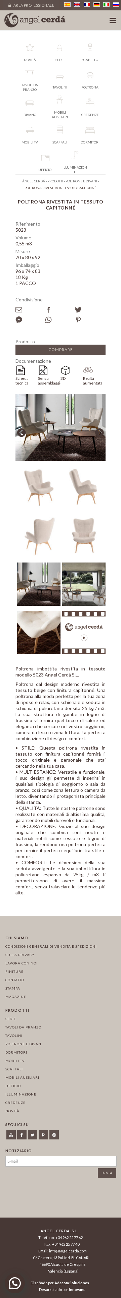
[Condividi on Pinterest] (90, 319)
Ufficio (13, 1086)
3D (63, 378)
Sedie (10, 1019)
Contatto (14, 980)
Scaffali (14, 1069)
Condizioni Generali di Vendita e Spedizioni (51, 946)
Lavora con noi (21, 963)
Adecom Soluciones (71, 1283)
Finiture (14, 971)
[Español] (67, 4)
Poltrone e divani (24, 1044)
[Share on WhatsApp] (60, 319)
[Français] (87, 4)
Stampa (12, 988)
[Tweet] (90, 309)
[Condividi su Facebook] (60, 309)
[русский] (116, 4)
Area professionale (33, 5)
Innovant (77, 1289)
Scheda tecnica (22, 381)
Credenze (15, 1103)
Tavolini (14, 1036)
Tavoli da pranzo (23, 1027)
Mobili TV (15, 1061)
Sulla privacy (20, 955)
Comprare (60, 349)
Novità (12, 1111)
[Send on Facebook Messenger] (30, 319)
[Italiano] (106, 4)
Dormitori (16, 1052)
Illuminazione (20, 1094)
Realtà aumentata (93, 381)
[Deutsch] (96, 4)
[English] (77, 4)
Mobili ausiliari (22, 1077)
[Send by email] (30, 309)
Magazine (15, 997)
